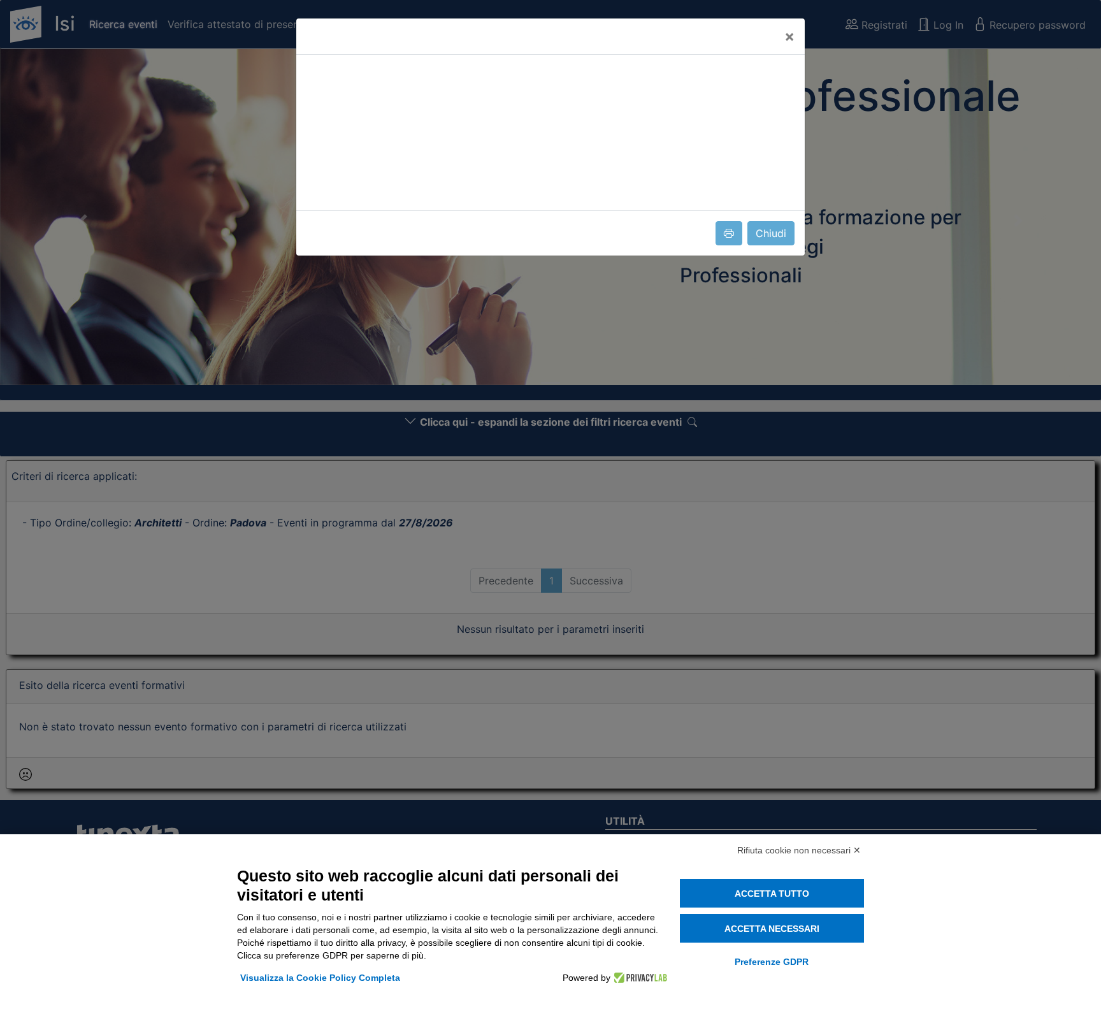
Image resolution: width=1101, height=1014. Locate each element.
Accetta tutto (772, 893)
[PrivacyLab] (638, 977)
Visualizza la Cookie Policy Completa (320, 978)
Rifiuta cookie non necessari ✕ (799, 850)
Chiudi (771, 233)
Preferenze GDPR (772, 962)
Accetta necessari (771, 928)
